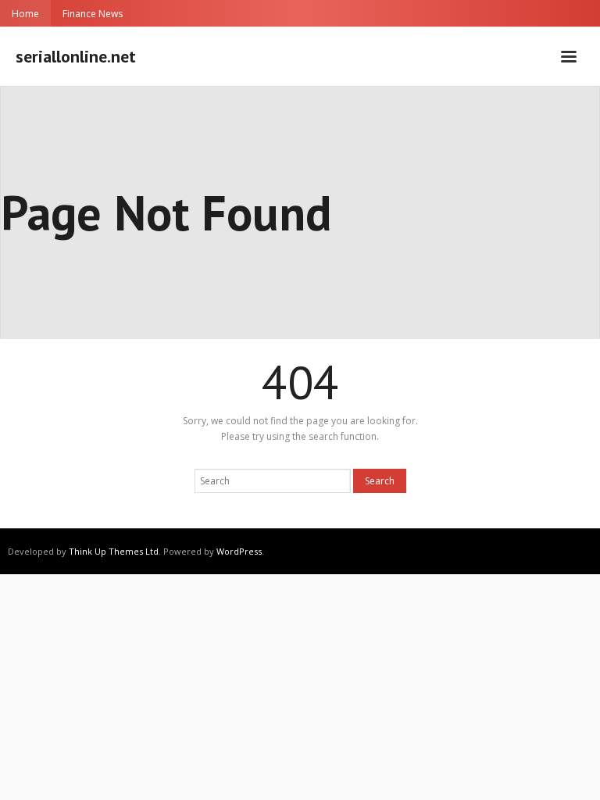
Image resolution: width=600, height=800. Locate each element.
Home (25, 13)
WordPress (239, 551)
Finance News (92, 13)
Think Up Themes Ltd (114, 551)
